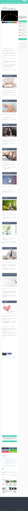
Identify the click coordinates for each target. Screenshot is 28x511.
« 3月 (18, 48)
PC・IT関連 (11, 2)
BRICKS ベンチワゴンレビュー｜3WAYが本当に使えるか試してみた (23, 24)
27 (22, 47)
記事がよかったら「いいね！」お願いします (9, 441)
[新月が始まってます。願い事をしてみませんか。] (14, 354)
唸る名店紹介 (18, 2)
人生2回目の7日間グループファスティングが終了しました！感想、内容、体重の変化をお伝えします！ (10, 461)
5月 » (20, 48)
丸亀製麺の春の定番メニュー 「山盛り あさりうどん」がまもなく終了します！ (9, 472)
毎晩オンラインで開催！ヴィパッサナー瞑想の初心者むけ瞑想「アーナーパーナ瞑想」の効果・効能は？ (10, 466)
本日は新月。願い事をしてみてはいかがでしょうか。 (4, 357)
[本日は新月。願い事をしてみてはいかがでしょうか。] (4, 354)
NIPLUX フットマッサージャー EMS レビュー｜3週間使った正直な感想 (23, 35)
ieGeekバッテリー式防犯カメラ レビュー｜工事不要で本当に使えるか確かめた (22, 26)
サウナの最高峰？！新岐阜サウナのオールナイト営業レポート (10, 457)
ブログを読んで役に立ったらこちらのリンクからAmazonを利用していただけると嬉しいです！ (22, 17)
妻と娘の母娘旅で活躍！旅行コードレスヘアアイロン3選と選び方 (23, 30)
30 (26, 47)
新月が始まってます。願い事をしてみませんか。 (14, 357)
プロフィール (22, 2)
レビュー (14, 2)
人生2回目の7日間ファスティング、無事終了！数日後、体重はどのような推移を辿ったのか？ (10, 459)
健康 (2, 455)
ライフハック (8, 2)
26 (21, 47)
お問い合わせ (25, 2)
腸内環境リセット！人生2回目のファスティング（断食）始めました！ (11, 463)
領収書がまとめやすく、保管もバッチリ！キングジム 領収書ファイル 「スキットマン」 (9, 475)
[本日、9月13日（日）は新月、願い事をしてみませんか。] (9, 354)
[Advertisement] (9, 36)
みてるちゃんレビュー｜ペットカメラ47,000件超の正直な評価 (23, 33)
